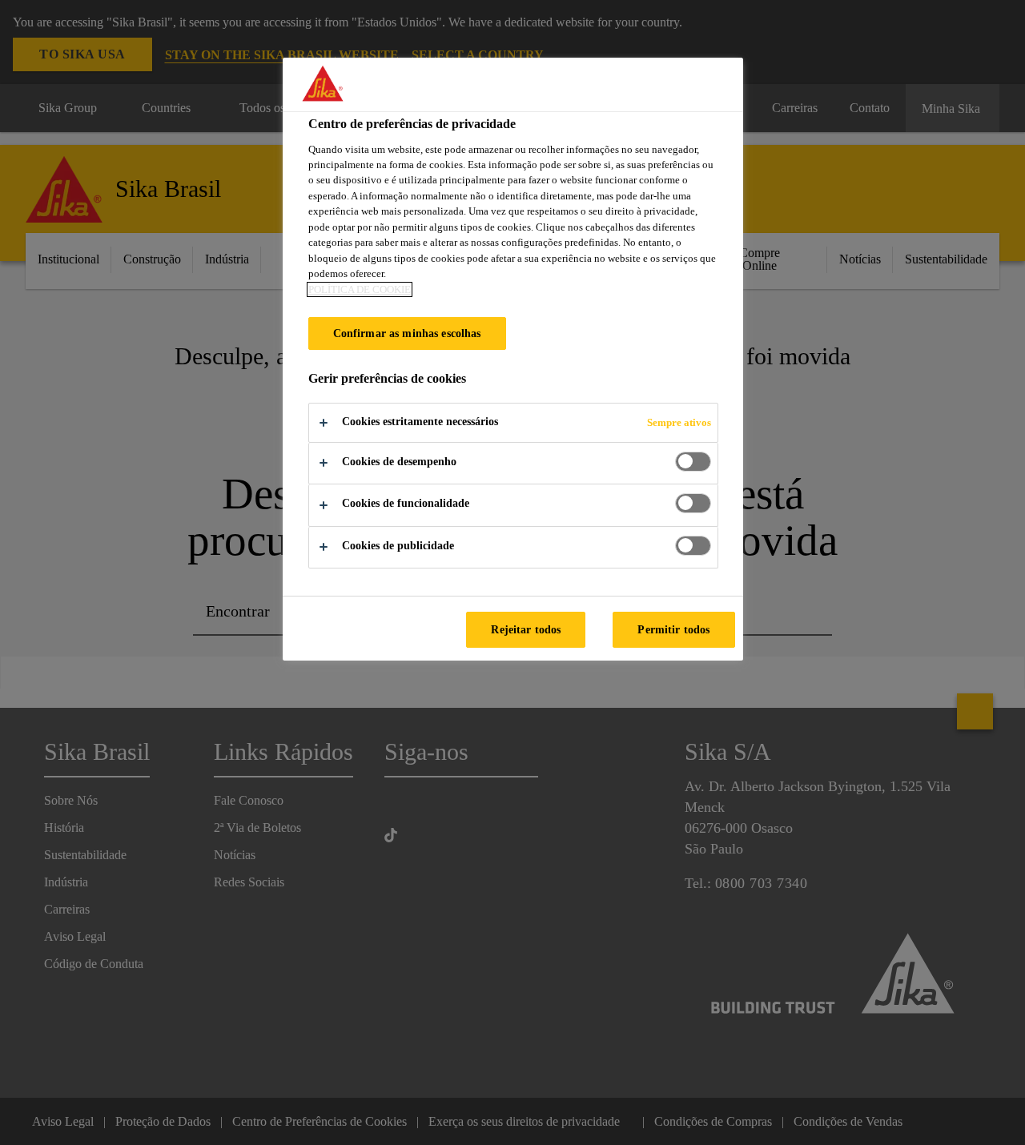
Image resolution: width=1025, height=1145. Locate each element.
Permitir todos (673, 629)
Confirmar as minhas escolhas (407, 333)
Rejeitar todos (526, 629)
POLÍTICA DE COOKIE (359, 289)
